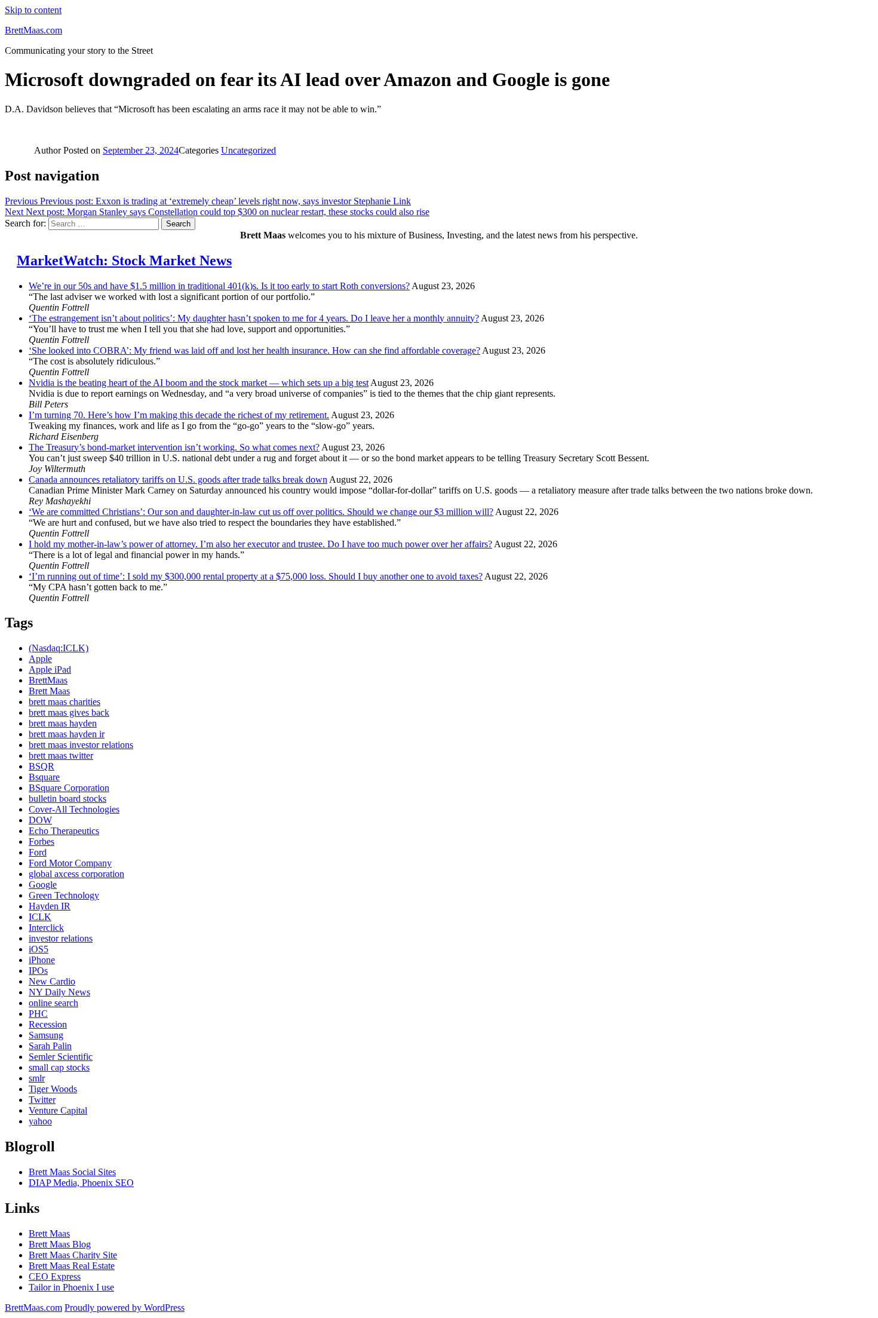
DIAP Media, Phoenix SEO (81, 1183)
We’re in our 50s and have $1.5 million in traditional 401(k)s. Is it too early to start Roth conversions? (219, 286)
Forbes (41, 841)
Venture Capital (58, 1110)
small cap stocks (59, 1067)
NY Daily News (59, 992)
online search (53, 1003)
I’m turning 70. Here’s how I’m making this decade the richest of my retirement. (179, 415)
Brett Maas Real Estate (72, 1266)
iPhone (42, 960)
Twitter (42, 1100)
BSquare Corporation (69, 788)
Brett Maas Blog (60, 1244)
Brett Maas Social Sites (72, 1172)
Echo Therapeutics (64, 831)
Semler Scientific (61, 1057)
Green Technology (64, 895)
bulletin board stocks (67, 798)
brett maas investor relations (81, 745)
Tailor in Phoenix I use (71, 1287)
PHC (38, 1014)
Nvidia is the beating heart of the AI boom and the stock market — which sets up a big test (199, 383)
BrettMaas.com (33, 30)
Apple (40, 659)
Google (43, 884)
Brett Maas (49, 691)
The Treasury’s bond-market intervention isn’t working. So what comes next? (174, 447)
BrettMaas (48, 680)
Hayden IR (49, 906)
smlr (37, 1078)
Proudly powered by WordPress (125, 1307)
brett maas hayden (63, 723)
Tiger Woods (53, 1089)
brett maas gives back (69, 712)
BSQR (41, 766)
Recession (48, 1024)
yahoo (40, 1121)
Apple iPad (50, 669)
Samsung (46, 1035)
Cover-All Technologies (74, 809)
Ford (38, 852)
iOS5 (38, 949)
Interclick (46, 927)
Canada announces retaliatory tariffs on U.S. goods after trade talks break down (178, 479)
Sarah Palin (50, 1046)
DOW (40, 820)
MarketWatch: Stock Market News (124, 260)
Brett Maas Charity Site (73, 1255)
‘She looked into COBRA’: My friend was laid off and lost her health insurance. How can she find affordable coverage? (254, 350)
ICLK (40, 917)
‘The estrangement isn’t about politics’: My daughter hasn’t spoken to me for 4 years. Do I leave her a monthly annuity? (254, 318)
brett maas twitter (61, 755)
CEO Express (55, 1276)
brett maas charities (64, 702)
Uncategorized (248, 150)
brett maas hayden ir (67, 734)
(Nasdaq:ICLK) (58, 648)
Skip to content (33, 10)
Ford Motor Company (70, 863)
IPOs (38, 970)
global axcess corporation (76, 874)
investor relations (61, 938)
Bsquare (44, 777)
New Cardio (52, 981)
